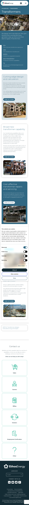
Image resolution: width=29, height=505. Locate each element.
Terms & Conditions (18, 489)
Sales (14, 373)
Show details (21, 265)
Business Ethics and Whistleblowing (15, 490)
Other (14, 456)
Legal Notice (20, 492)
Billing (14, 406)
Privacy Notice (10, 489)
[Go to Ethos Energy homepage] (14, 466)
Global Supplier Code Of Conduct (20, 495)
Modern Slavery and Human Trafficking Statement (15, 494)
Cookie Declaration (7, 495)
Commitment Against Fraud (15, 497)
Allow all (14, 270)
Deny (14, 278)
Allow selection (14, 274)
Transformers (14, 8)
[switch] (25, 252)
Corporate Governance (12, 492)
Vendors (14, 422)
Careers (14, 389)
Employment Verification (14, 439)
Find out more (9, 99)
